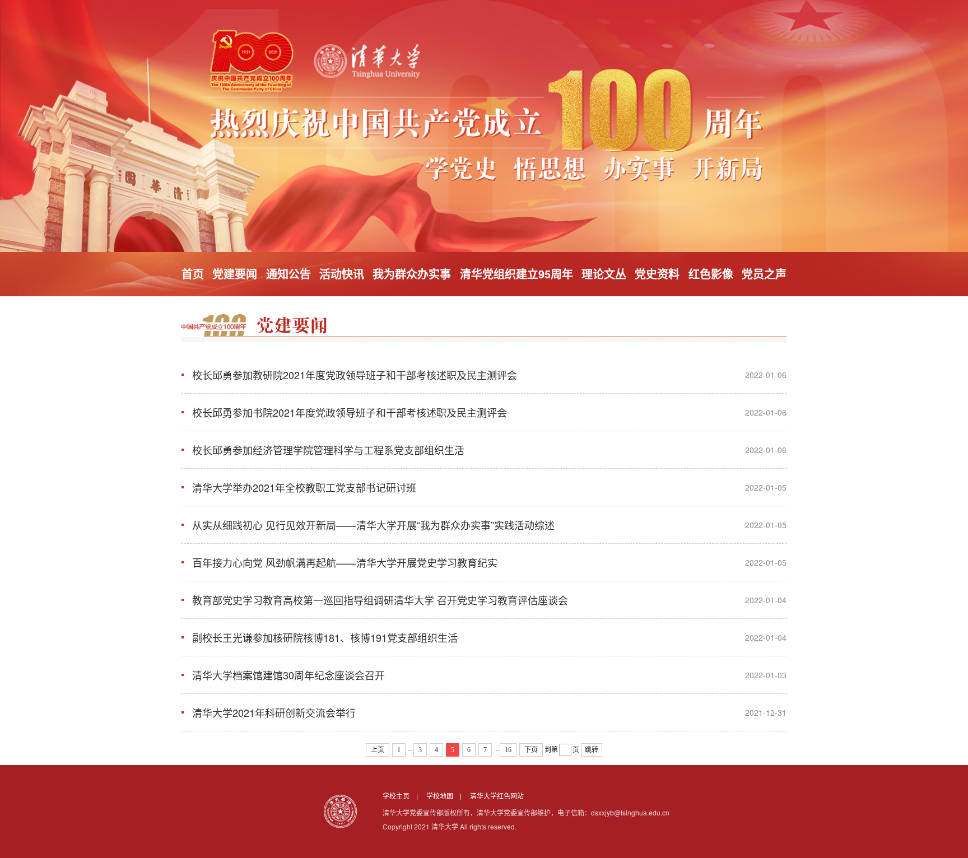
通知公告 (288, 273)
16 (508, 750)
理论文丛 (603, 273)
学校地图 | (447, 795)
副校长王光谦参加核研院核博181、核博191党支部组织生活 (325, 637)
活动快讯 (341, 273)
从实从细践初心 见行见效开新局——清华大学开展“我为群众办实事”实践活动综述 (373, 524)
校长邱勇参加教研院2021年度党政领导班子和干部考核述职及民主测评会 (354, 374)
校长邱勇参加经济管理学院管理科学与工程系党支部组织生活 (328, 449)
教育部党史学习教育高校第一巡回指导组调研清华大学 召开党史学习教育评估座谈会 (380, 600)
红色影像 (710, 273)
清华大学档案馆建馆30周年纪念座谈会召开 (288, 675)
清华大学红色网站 (497, 795)
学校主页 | (404, 795)
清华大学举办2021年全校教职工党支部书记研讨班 (304, 487)
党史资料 (657, 273)
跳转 (591, 750)
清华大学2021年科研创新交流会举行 (274, 712)
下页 (531, 750)
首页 (193, 273)
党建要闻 (234, 273)
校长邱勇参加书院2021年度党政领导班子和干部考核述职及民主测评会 (349, 412)
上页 (377, 750)
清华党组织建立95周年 (516, 273)
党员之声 (764, 273)
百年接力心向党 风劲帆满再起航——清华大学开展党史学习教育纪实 (344, 562)
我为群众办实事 (412, 273)
